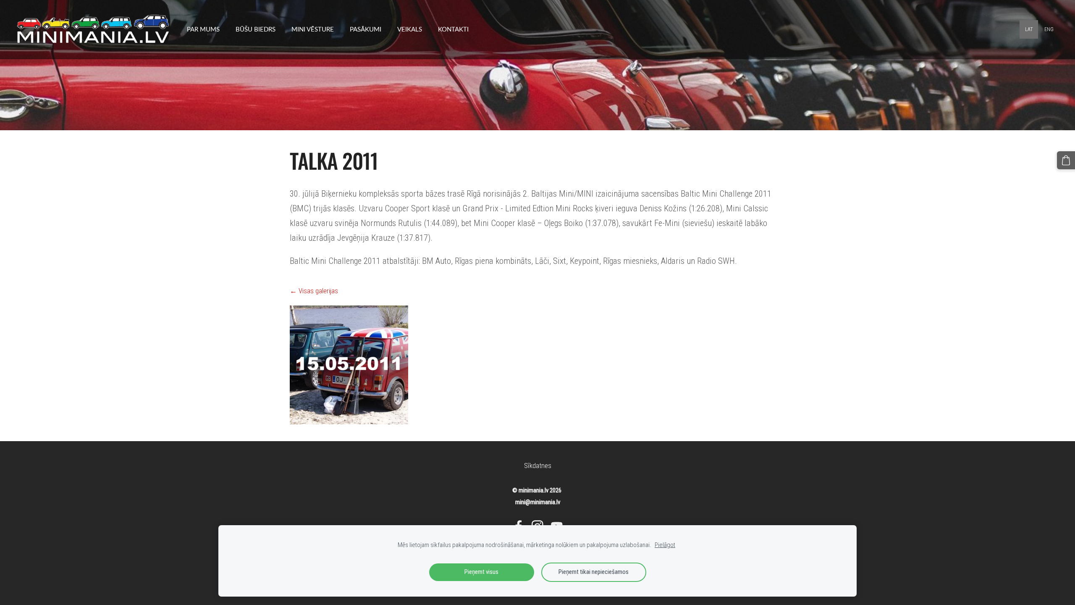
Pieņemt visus (481, 572)
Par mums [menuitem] (203, 29)
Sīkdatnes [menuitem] (537, 465)
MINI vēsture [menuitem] (312, 29)
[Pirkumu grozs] (1066, 160)
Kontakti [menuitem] (453, 29)
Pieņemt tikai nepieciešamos (593, 572)
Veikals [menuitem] (409, 29)
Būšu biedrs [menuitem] (255, 29)
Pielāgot (665, 545)
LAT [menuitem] (1029, 29)
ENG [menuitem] (1049, 29)
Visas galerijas (318, 291)
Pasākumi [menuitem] (365, 29)
